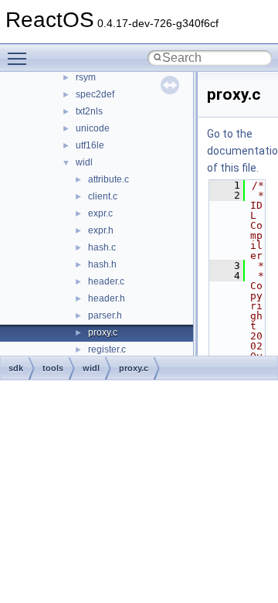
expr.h (101, 230)
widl (84, 162)
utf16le (90, 145)
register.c (107, 349)
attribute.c (108, 179)
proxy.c (102, 332)
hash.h (102, 264)
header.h (106, 298)
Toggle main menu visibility (20, 58)
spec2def (95, 94)
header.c (106, 281)
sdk (15, 368)
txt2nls (89, 111)
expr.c (100, 213)
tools (52, 368)
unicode (93, 128)
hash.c (102, 247)
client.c (102, 196)
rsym (86, 77)
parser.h (105, 315)
